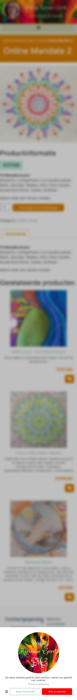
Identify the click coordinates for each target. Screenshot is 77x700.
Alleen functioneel (25, 691)
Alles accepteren (57, 691)
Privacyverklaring (38, 684)
